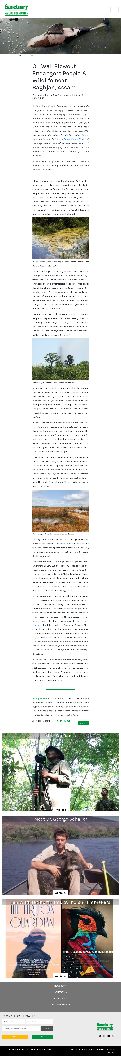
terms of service (60, 1004)
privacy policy (60, 998)
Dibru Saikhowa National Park (69, 139)
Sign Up (47, 1028)
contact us (60, 992)
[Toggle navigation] (114, 10)
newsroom (60, 986)
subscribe (83, 723)
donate (15, 1036)
